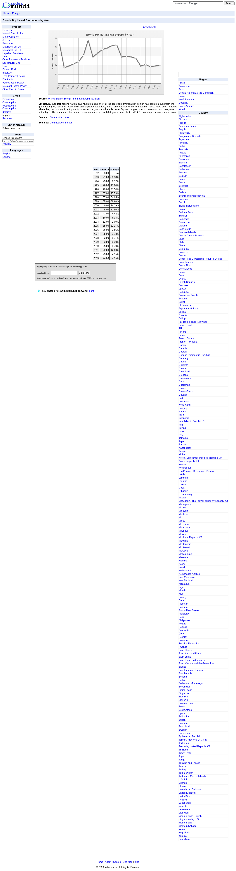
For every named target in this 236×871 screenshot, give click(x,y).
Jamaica (183, 438)
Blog (136, 861)
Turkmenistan (186, 772)
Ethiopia (183, 318)
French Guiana (186, 338)
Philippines (184, 620)
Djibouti (183, 288)
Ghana (182, 361)
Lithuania (183, 491)
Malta (182, 520)
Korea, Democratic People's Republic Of (200, 457)
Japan (182, 441)
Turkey (182, 769)
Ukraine (183, 786)
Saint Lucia (185, 656)
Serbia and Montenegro (191, 683)
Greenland (184, 371)
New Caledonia (187, 577)
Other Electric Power (13, 89)
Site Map (127, 861)
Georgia (183, 351)
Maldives (183, 514)
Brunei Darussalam (189, 205)
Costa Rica (184, 265)
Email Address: (43, 273)
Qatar (182, 633)
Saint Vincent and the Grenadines (197, 663)
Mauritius (183, 530)
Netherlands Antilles (189, 573)
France (182, 335)
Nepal (182, 567)
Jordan (182, 444)
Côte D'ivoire (185, 268)
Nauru (182, 564)
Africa (182, 82)
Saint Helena (185, 650)
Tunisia (182, 766)
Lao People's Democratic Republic (197, 471)
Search (117, 861)
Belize (182, 179)
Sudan (182, 719)
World (182, 109)
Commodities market (61, 122)
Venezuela (184, 809)
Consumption (9, 102)
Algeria (182, 122)
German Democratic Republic (194, 355)
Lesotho (183, 481)
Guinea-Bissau (186, 391)
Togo (181, 756)
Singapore (184, 693)
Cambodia (184, 219)
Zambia (183, 836)
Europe (182, 96)
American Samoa (188, 126)
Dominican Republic (189, 295)
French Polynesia (188, 341)
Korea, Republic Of (189, 461)
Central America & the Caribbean (196, 92)
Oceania (183, 102)
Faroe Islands (186, 325)
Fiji (180, 328)
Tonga (182, 759)
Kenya (182, 451)
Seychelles (184, 686)
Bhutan (182, 189)
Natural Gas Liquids (12, 33)
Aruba (182, 146)
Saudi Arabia (185, 673)
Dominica (184, 292)
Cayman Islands (187, 232)
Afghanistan (185, 116)
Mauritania (184, 527)
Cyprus (182, 278)
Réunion (183, 637)
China (182, 245)
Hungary (183, 408)
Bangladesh (185, 166)
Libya (181, 487)
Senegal (183, 676)
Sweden (183, 729)
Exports (6, 111)
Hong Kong (184, 404)
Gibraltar (183, 365)
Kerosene (7, 43)
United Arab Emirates (190, 789)
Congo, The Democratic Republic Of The (200, 258)
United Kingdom (187, 792)
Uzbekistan (185, 802)
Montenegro (185, 544)
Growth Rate (149, 27)
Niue (181, 593)
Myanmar (184, 557)
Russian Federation (189, 643)
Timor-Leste (185, 753)
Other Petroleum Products (16, 59)
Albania (183, 119)
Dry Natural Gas (11, 62)
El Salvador (185, 305)
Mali (181, 517)
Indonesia (184, 418)
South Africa (185, 709)
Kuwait (182, 464)
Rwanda (183, 646)
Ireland (182, 428)
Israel (182, 431)
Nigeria (182, 590)
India (181, 414)
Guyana (183, 394)
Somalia (183, 706)
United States (186, 796)
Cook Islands (186, 262)
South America (186, 106)
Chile (181, 242)
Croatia (182, 272)
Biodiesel (7, 72)
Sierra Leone (185, 690)
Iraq (181, 424)
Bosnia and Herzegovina (192, 195)
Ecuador (183, 298)
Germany (183, 358)
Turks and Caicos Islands (192, 776)
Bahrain (183, 162)
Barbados (184, 169)
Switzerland (185, 733)
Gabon (182, 345)
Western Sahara (187, 826)
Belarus (183, 172)
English (6, 153)
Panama (183, 607)
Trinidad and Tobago (189, 763)
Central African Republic (191, 235)
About (108, 861)
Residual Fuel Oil (11, 50)
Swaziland (184, 726)
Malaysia (183, 510)
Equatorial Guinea (188, 308)
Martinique (184, 524)
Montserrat (184, 547)
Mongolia (183, 540)
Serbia (182, 680)
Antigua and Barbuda (190, 136)
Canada (183, 225)
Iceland (182, 411)
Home (6, 13)
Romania (183, 640)
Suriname (184, 723)
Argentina (184, 139)
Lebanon (183, 477)
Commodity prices (59, 117)
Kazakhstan (185, 447)
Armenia (183, 142)
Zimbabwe (184, 839)
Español (6, 157)
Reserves (7, 118)
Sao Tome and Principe (191, 670)
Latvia (182, 474)
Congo (182, 255)
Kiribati (182, 454)
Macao (182, 497)
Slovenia (183, 700)
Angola (182, 129)
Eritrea (182, 311)
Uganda (183, 782)
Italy (181, 434)
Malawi (182, 507)
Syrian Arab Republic (190, 736)
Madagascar (185, 504)
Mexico (182, 534)
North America (186, 99)
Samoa (182, 666)
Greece (182, 368)
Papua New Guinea (189, 610)
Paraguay (184, 613)
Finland (182, 331)
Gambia (183, 348)
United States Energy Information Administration (74, 98)
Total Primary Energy (13, 76)
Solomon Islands (188, 703)
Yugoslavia (184, 832)
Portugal (183, 627)
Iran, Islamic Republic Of (192, 421)
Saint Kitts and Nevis (190, 653)
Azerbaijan (184, 156)
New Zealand (185, 580)
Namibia (183, 560)
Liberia (182, 484)
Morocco (183, 550)
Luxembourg (185, 494)
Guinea (182, 388)
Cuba (181, 275)
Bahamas (184, 159)
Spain (182, 713)
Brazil (182, 202)
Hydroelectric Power (13, 82)
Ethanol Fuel (9, 69)
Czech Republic (187, 282)
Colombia (184, 248)
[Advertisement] (150, 139)
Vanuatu (183, 806)
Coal (4, 66)
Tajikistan (184, 743)
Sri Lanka (184, 716)
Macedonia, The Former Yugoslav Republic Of (203, 501)
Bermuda (183, 185)
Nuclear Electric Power (14, 86)
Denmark (183, 285)
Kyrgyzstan (185, 467)
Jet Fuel (6, 40)
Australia (183, 149)
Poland (182, 623)
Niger (181, 587)
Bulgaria (183, 209)
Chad (181, 239)
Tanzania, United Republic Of (194, 746)
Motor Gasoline (10, 36)
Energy (16, 13)
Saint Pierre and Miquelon (192, 660)
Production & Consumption (9, 107)
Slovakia (183, 696)
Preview (6, 143)
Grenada (183, 374)
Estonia (183, 315)
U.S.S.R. (183, 779)
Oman (182, 600)
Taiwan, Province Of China (193, 739)
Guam (182, 381)
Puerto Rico (185, 630)
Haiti (181, 398)
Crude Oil (7, 30)
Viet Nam (184, 812)
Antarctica (184, 86)
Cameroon (184, 222)
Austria (182, 152)
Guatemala (184, 384)
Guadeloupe (185, 378)
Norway (183, 597)
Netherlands (185, 570)
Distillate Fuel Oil (11, 46)
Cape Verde (185, 229)
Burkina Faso (186, 212)
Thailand (183, 749)
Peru (181, 617)
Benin (182, 182)
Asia (181, 89)
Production (8, 99)
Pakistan (183, 603)
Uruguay (183, 799)
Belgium (183, 175)
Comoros (183, 252)
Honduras (184, 401)
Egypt (182, 302)
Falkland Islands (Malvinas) (193, 321)
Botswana (184, 199)
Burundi (183, 215)
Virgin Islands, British (190, 816)
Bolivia (182, 192)
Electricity (7, 79)
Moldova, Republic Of (190, 537)
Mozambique (185, 554)
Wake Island (185, 822)
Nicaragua (184, 583)
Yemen (182, 829)
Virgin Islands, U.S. (189, 819)
